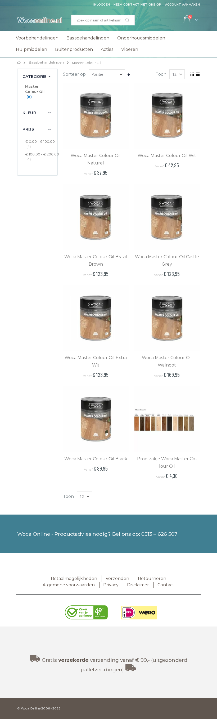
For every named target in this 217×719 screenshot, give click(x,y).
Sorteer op (74, 74)
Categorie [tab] (34, 76)
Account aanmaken (182, 4)
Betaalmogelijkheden (74, 578)
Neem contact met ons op (137, 4)
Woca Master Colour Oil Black (95, 458)
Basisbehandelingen (46, 62)
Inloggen (101, 4)
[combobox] (103, 20)
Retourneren (152, 578)
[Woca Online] (39, 20)
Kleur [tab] (29, 112)
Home (19, 62)
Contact (165, 584)
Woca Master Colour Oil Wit (167, 155)
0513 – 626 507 (159, 534)
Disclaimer (138, 584)
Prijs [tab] (28, 129)
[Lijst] (198, 74)
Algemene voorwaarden (68, 584)
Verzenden (117, 578)
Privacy (111, 584)
